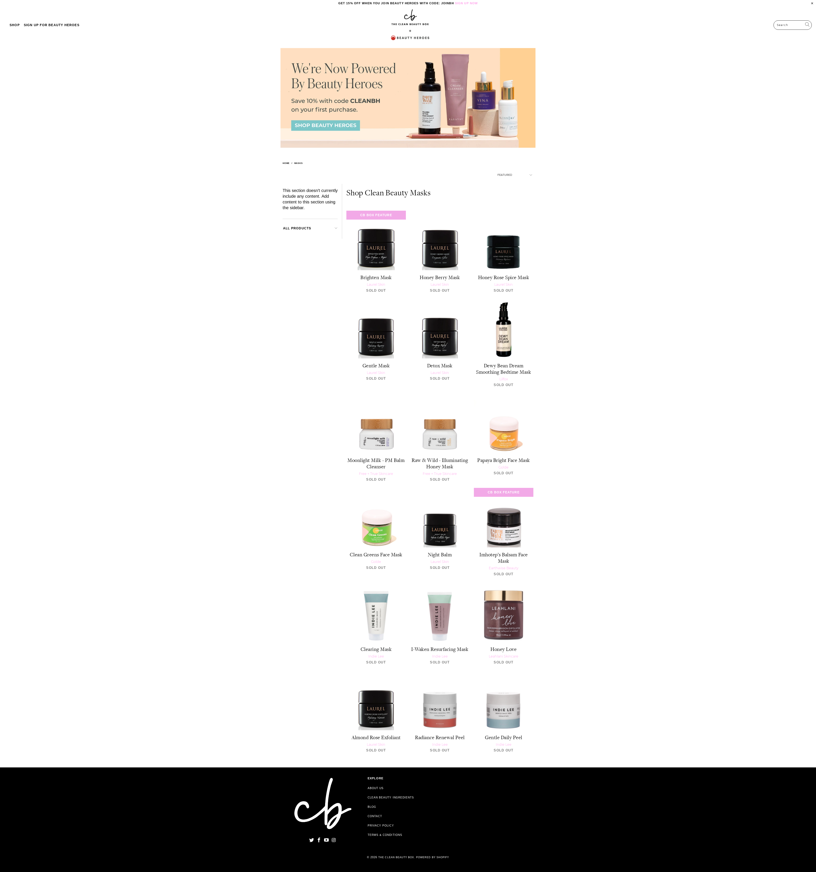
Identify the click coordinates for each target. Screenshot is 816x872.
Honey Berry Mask (440, 240)
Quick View (376, 249)
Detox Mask (440, 328)
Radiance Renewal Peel (440, 700)
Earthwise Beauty (503, 568)
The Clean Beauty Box (396, 857)
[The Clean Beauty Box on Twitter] (312, 840)
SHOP (15, 25)
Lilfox (503, 379)
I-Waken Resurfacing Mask (440, 612)
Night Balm (440, 517)
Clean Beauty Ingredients (391, 797)
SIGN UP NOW (466, 3)
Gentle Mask (376, 328)
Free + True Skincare (376, 474)
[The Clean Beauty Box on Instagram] (334, 840)
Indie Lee (376, 656)
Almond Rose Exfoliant (376, 700)
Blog (372, 806)
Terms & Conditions (385, 834)
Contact (375, 816)
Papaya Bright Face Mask (503, 423)
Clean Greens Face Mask (376, 517)
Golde (504, 467)
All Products (297, 228)
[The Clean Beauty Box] (410, 25)
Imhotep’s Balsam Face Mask (503, 517)
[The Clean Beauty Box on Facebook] (319, 840)
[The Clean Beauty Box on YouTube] (326, 840)
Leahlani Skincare (503, 656)
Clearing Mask (376, 612)
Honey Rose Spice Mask (503, 240)
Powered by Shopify (432, 857)
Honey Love (503, 612)
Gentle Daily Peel (503, 700)
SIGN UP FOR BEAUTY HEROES (51, 25)
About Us (376, 788)
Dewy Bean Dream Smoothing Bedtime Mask (503, 328)
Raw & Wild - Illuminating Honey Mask (440, 423)
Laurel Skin (376, 285)
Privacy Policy (381, 825)
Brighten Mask (376, 240)
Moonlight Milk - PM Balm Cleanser (376, 423)
